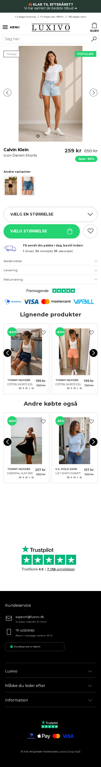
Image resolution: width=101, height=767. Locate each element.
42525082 (27, 630)
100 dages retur (77, 16)
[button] (8, 93)
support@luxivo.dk (30, 617)
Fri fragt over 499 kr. (52, 16)
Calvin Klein (20, 152)
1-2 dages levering (25, 16)
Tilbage (11, 54)
